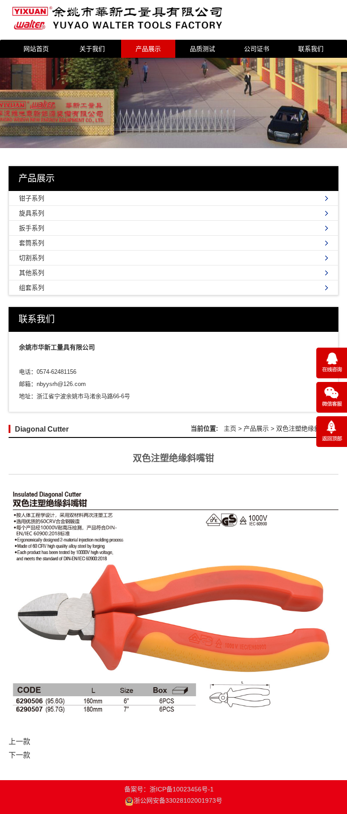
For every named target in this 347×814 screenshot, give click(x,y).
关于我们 (92, 48)
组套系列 (31, 287)
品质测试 (202, 48)
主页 (230, 428)
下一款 (19, 755)
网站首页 (36, 48)
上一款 (19, 741)
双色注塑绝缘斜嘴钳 (304, 428)
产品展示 (148, 48)
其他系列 (31, 272)
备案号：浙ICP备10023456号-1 (173, 795)
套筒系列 (31, 243)
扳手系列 (31, 228)
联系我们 (311, 48)
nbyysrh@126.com (61, 384)
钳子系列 (31, 198)
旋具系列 (31, 213)
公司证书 (256, 48)
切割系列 (31, 257)
